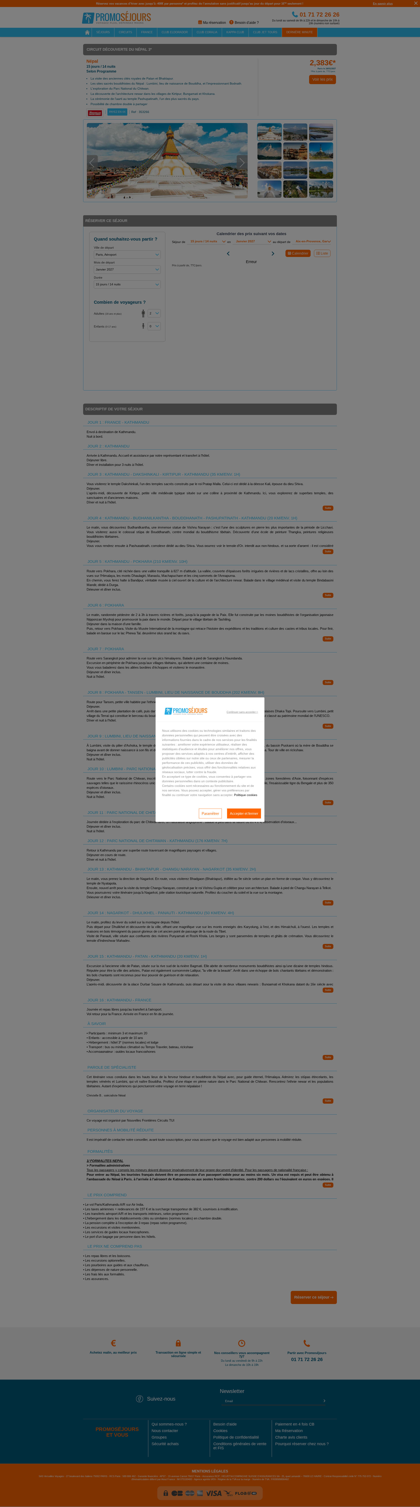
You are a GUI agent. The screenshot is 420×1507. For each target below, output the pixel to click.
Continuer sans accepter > (242, 711)
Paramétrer (210, 813)
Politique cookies (245, 795)
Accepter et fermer (244, 813)
